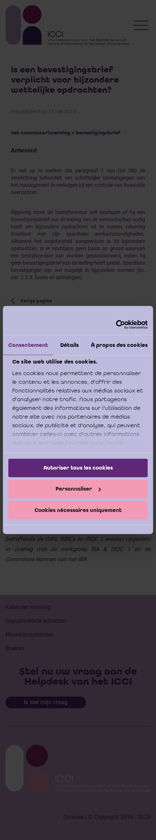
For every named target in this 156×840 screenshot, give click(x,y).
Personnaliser (74, 489)
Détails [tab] (69, 344)
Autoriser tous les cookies (78, 467)
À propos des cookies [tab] (119, 344)
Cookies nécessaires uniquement (78, 510)
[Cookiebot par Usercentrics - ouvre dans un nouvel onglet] (116, 324)
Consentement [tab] (28, 344)
